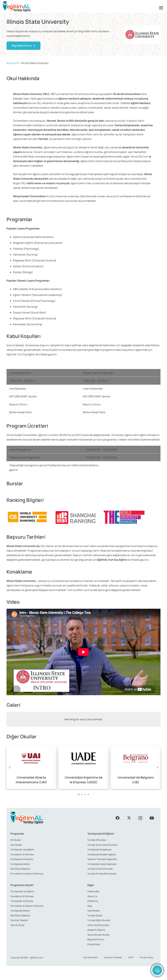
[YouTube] (152, 818)
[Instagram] (140, 818)
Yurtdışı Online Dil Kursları (100, 868)
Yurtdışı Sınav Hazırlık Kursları (102, 844)
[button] (162, 8)
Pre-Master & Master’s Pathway (26, 873)
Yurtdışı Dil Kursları (96, 839)
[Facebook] (117, 818)
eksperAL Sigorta (96, 929)
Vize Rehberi (93, 910)
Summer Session (19, 920)
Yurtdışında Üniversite (21, 859)
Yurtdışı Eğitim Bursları (98, 920)
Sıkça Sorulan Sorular (98, 934)
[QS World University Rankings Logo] (27, 517)
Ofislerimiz (92, 900)
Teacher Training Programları (102, 859)
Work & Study (17, 925)
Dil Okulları (15, 839)
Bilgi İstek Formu (95, 939)
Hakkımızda (93, 891)
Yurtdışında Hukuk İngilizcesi (101, 864)
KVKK (131, 957)
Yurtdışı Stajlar (95, 915)
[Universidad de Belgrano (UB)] (135, 767)
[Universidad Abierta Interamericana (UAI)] (31, 767)
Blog (89, 905)
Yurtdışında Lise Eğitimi (22, 849)
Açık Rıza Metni (90, 957)
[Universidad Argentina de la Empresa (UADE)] (83, 767)
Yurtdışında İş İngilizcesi (99, 849)
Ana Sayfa (13, 63)
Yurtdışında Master (20, 864)
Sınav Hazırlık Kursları (98, 925)
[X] (129, 818)
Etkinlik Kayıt (93, 944)
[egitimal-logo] (16, 6)
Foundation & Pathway (22, 854)
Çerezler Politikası (113, 957)
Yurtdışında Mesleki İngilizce (101, 854)
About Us (92, 896)
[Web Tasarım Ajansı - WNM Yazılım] (83, 976)
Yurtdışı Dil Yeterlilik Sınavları (101, 873)
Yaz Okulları (16, 844)
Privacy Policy (146, 957)
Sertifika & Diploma (20, 868)
